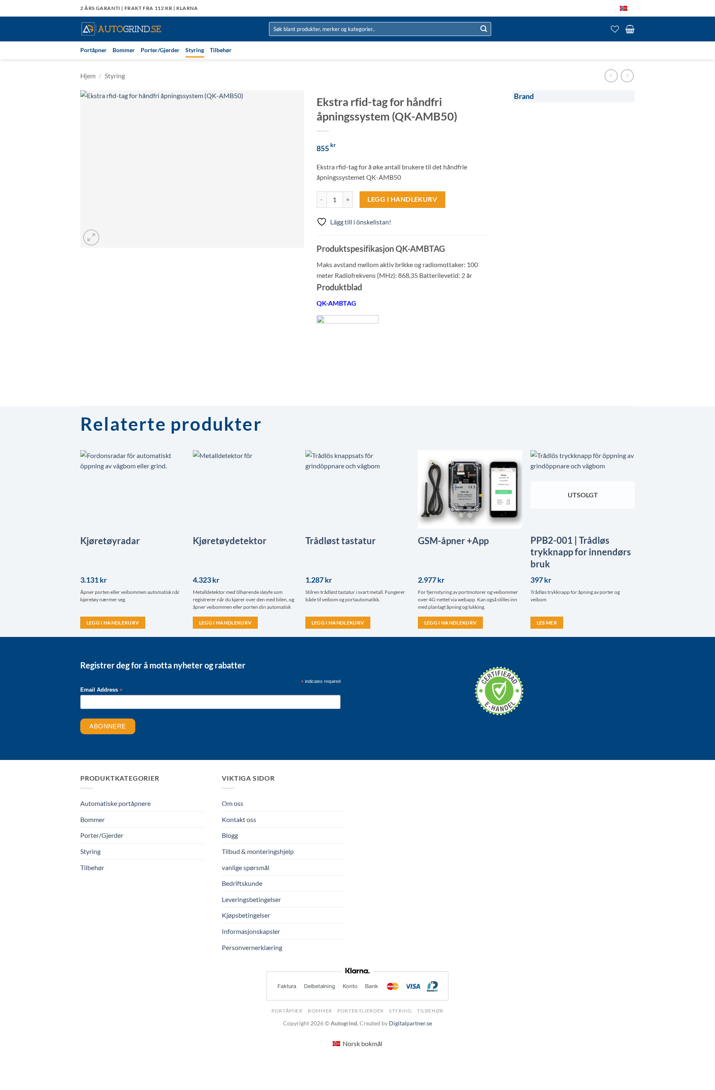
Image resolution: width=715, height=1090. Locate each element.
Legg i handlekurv (402, 199)
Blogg (230, 835)
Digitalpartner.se (410, 1023)
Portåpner (93, 49)
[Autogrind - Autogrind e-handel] (121, 29)
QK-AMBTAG (336, 303)
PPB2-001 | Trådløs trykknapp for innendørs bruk (580, 552)
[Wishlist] (615, 29)
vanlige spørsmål (245, 867)
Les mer (547, 622)
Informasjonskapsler (251, 931)
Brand (524, 96)
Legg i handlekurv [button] (112, 622)
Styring (194, 49)
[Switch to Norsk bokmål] (623, 8)
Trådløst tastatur (340, 540)
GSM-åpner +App (453, 540)
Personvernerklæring (252, 947)
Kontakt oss (239, 819)
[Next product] (611, 75)
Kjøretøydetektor (229, 540)
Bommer (124, 49)
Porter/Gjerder (160, 49)
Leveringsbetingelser (251, 899)
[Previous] (80, 542)
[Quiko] (348, 346)
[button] (630, 29)
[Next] (634, 542)
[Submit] (484, 29)
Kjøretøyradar (110, 540)
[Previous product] (627, 75)
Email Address (101, 690)
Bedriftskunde (242, 883)
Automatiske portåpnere (115, 803)
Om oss (232, 803)
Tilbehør (221, 49)
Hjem (88, 76)
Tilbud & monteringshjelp (258, 851)
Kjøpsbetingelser (246, 915)
